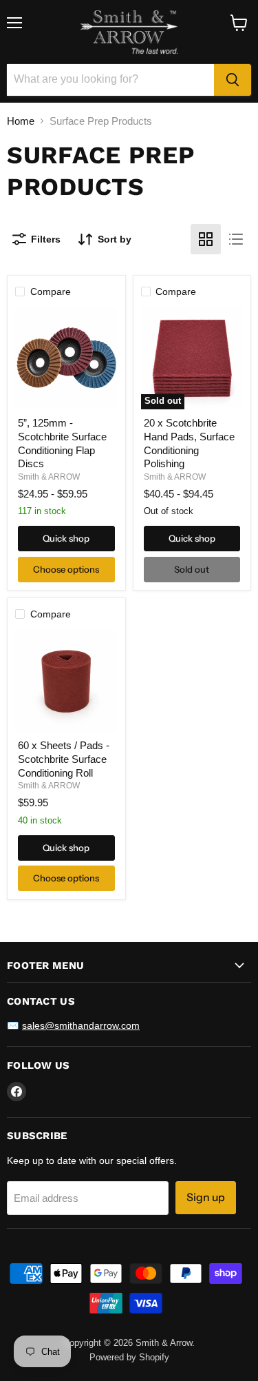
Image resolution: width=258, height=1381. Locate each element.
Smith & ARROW (49, 477)
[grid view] (206, 239)
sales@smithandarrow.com (81, 1025)
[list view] (236, 239)
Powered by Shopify (129, 1357)
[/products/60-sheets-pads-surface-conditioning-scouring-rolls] (66, 681)
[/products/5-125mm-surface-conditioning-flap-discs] (66, 358)
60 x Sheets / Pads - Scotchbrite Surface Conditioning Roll (63, 758)
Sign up (205, 1197)
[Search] (232, 80)
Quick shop (66, 538)
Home (20, 121)
